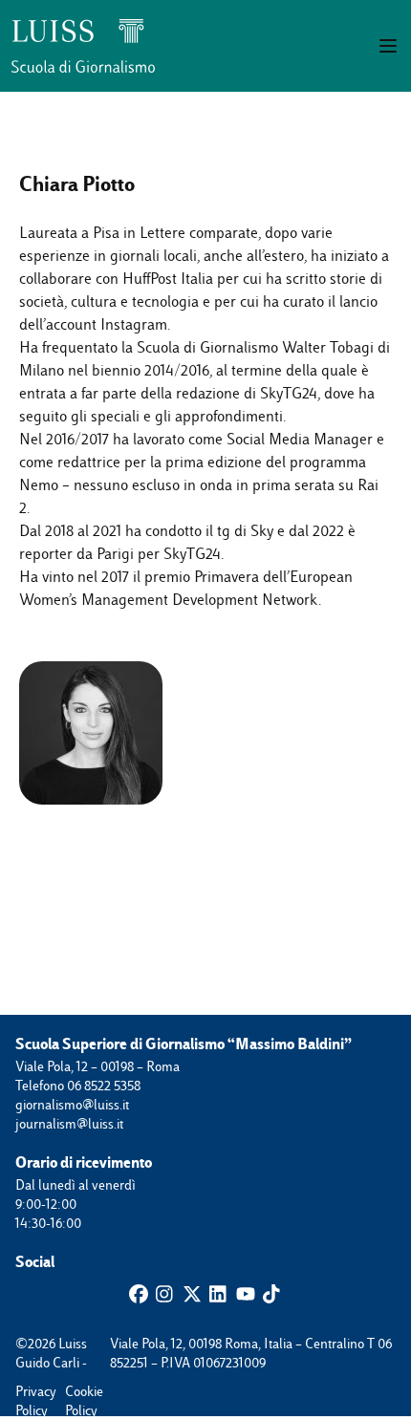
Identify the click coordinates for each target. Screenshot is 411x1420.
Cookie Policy (74, 1392)
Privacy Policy (24, 1392)
